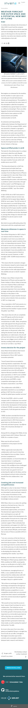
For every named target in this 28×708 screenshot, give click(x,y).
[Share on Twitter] (4, 43)
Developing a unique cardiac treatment (21, 653)
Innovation (4, 8)
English (23, 2)
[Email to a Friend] (6, 43)
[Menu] (19, 3)
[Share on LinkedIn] (8, 43)
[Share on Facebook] (2, 43)
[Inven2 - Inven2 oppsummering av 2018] (10, 3)
